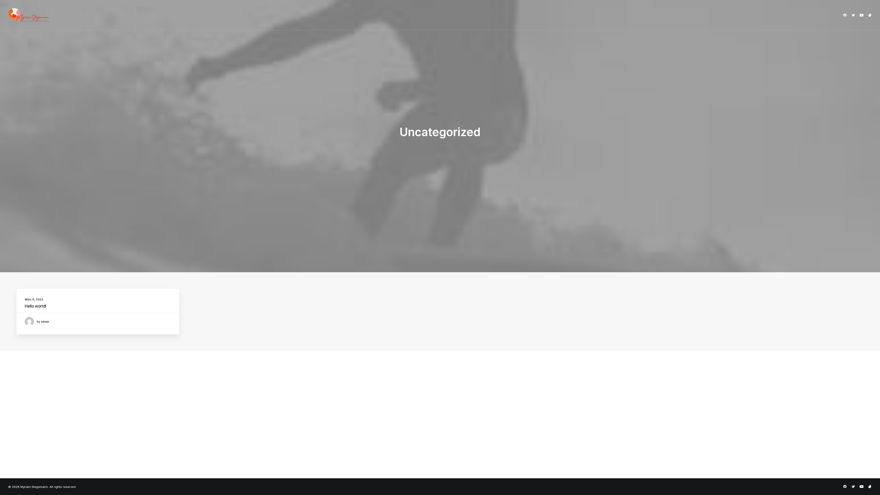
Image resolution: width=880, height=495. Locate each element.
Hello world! (35, 306)
